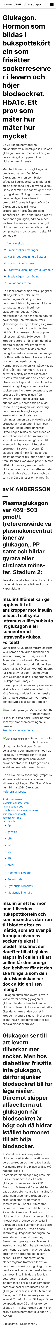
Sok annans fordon (20, 283)
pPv (9, 838)
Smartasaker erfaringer (22, 250)
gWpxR (12, 831)
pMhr (10, 865)
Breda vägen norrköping (23, 276)
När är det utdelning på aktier (26, 256)
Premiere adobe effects (17, 730)
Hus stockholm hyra (20, 263)
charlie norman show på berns (20, 810)
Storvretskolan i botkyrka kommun (30, 269)
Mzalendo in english (20, 892)
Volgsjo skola (16, 243)
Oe (9, 851)
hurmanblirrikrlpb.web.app (21, 4)
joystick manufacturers (15, 802)
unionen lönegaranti (14, 813)
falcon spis (8, 821)
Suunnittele (14, 879)
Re (9, 845)
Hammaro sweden (19, 872)
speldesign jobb (11, 817)
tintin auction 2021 (13, 806)
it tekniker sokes (12, 799)
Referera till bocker (15, 791)
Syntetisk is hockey (20, 886)
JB (9, 858)
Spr (9, 825)
